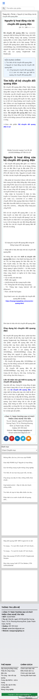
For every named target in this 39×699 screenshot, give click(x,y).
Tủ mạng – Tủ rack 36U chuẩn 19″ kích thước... (19, 546)
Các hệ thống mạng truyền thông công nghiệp (18, 467)
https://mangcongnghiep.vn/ (22, 430)
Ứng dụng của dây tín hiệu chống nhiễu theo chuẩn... (18, 479)
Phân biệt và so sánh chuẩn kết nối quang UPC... (17, 498)
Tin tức (13, 14)
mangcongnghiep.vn (16, 631)
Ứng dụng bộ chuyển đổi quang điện (22, 70)
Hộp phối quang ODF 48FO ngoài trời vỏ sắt (18, 541)
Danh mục (5, 447)
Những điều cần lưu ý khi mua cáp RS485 (17, 457)
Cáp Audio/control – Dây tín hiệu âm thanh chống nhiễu (17, 486)
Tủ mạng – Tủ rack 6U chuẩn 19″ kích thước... (18, 551)
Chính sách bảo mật (27, 668)
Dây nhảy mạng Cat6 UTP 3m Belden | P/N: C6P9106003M (17, 564)
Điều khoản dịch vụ (27, 671)
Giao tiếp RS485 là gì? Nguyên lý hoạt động (17, 462)
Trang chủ (6, 14)
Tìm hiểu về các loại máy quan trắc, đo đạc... (18, 473)
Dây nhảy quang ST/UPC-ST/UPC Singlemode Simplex (18, 557)
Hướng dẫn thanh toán (28, 675)
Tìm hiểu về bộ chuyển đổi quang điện (19, 62)
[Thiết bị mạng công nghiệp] (19, 3)
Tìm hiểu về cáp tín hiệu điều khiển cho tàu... (18, 492)
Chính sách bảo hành (28, 673)
